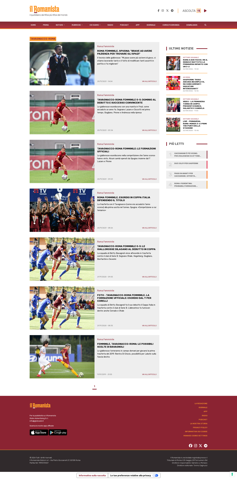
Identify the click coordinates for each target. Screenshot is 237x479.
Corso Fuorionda (171, 25)
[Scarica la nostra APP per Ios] (39, 432)
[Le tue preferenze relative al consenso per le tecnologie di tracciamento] (232, 474)
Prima (46, 25)
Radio (110, 25)
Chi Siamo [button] (94, 25)
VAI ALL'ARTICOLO (149, 81)
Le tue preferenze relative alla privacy (130, 475)
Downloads (191, 25)
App (137, 25)
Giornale (151, 25)
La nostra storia (198, 424)
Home (33, 25)
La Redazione (201, 403)
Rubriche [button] (76, 25)
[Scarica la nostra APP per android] (58, 432)
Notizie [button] (59, 25)
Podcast (124, 25)
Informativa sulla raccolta (92, 475)
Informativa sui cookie (196, 431)
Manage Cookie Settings (195, 436)
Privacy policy (200, 427)
